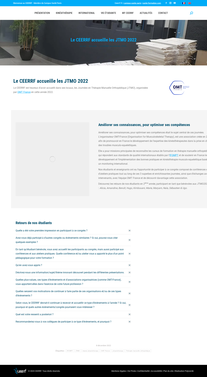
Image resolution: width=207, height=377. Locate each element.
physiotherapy (118, 351)
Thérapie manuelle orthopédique (138, 351)
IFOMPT (174, 155)
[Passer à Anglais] (189, 3)
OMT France (24, 92)
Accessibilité (156, 371)
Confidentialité (143, 371)
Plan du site (168, 371)
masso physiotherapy (90, 351)
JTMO (78, 351)
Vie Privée (131, 371)
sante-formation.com (152, 3)
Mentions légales (118, 371)
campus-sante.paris (132, 3)
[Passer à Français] (184, 3)
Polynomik (189, 371)
